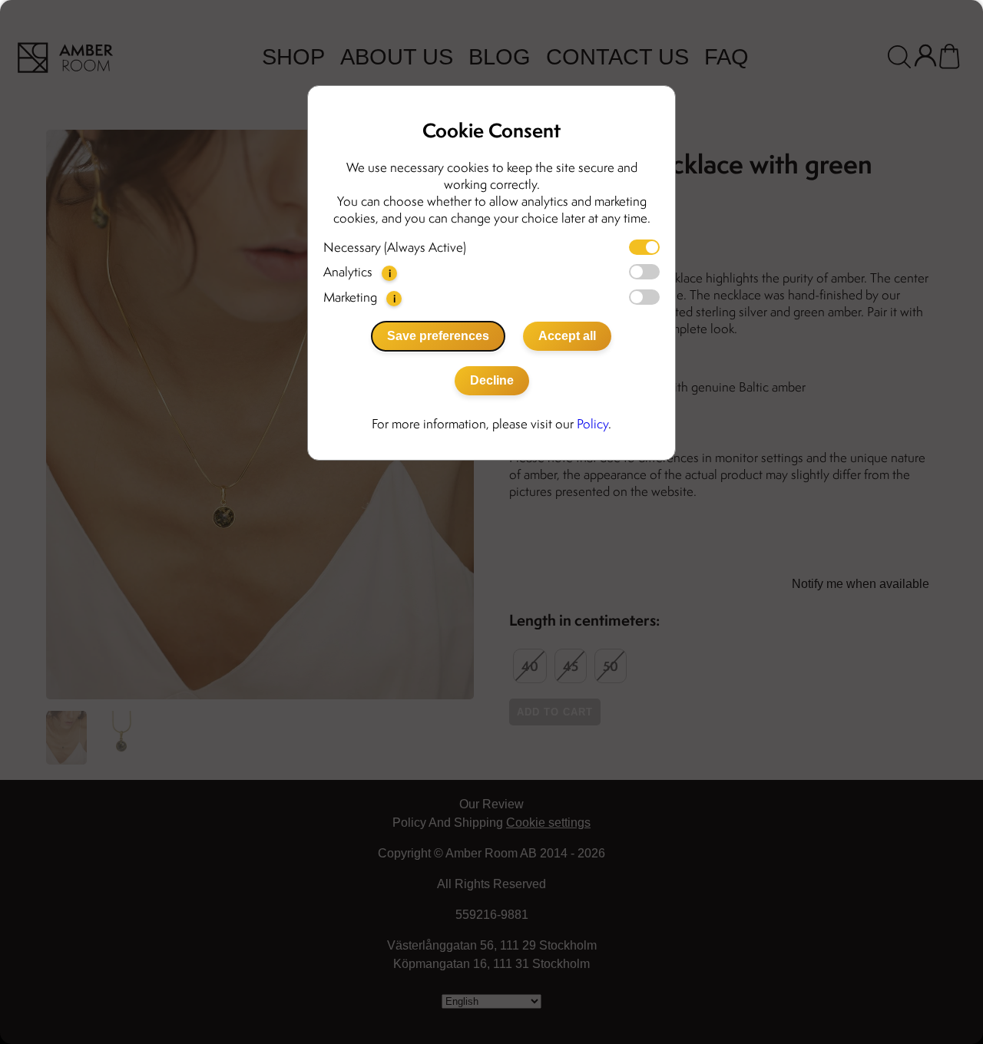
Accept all (567, 335)
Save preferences (438, 335)
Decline (492, 380)
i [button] (390, 273)
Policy (592, 423)
